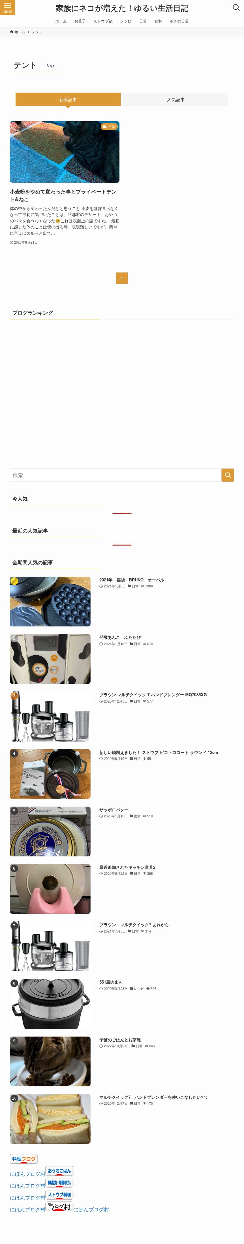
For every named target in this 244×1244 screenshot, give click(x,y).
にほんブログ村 (27, 1173)
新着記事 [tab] (68, 99)
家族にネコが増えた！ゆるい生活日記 (122, 7)
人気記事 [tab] (176, 99)
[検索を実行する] (227, 475)
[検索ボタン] (236, 7)
